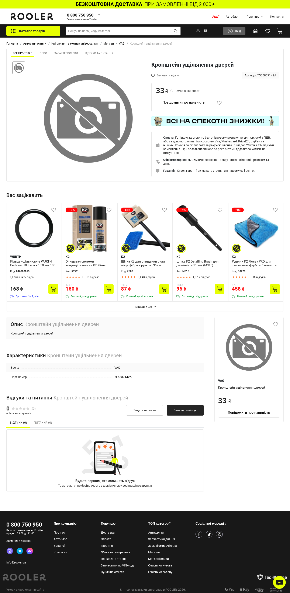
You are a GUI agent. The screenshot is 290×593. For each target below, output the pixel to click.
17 (203, 277)
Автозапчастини (34, 43)
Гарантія (107, 545)
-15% (127, 210)
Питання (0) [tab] (43, 422)
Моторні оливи (158, 559)
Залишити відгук (185, 410)
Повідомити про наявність (183, 102)
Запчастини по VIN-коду (117, 565)
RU (206, 31)
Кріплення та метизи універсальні (74, 43)
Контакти (277, 16)
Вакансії (59, 545)
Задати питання (145, 410)
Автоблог (232, 16)
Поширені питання (114, 559)
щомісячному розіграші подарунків (127, 485)
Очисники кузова (160, 565)
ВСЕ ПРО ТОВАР (22, 53)
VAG (122, 43)
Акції (215, 16)
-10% (71, 210)
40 (148, 277)
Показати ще (143, 306)
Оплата (106, 539)
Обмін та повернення (115, 552)
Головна (12, 43)
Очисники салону (160, 572)
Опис (43, 53)
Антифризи (156, 532)
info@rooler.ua (16, 562)
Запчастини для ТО (161, 539)
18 (259, 277)
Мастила (154, 552)
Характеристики (66, 53)
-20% (238, 210)
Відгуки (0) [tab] (18, 422)
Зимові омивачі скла (162, 545)
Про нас (59, 532)
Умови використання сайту (25, 589)
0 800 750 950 (24, 524)
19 (92, 277)
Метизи (108, 43)
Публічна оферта (112, 572)
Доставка (108, 532)
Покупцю (252, 16)
